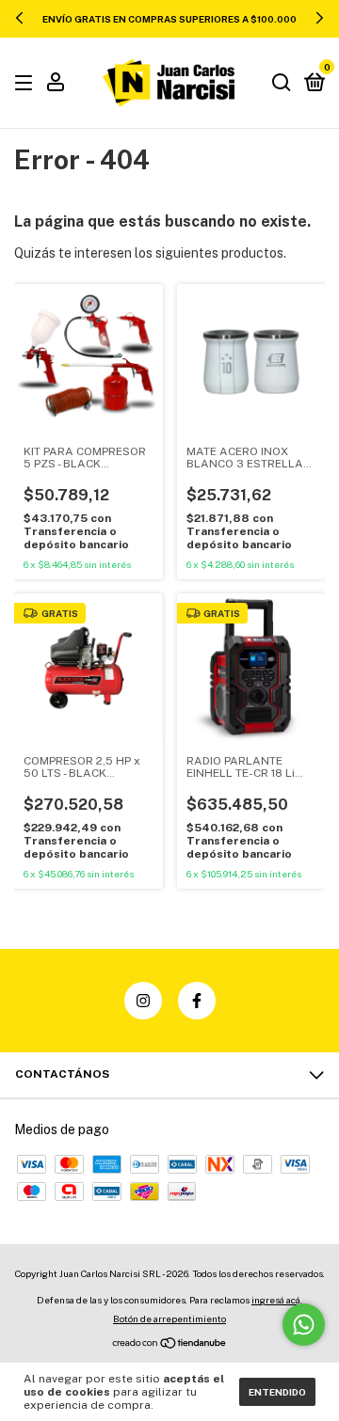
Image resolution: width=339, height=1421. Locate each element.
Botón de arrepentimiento (169, 1318)
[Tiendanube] (170, 1344)
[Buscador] (282, 84)
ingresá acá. (276, 1299)
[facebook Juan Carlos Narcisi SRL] (197, 1000)
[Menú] (27, 84)
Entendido (277, 1391)
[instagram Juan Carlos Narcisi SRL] (143, 1000)
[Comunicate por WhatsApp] (303, 1324)
